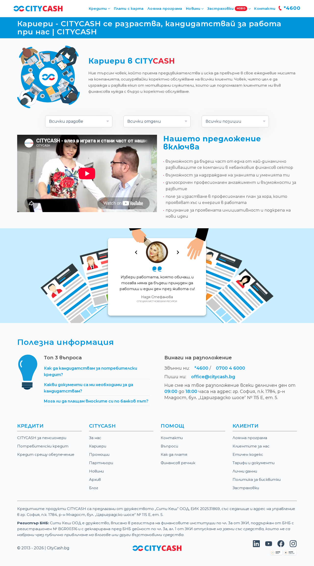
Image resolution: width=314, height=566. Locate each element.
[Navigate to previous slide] (136, 252)
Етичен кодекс (248, 454)
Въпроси (169, 446)
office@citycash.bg (213, 376)
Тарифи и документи (254, 462)
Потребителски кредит (42, 446)
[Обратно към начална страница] (157, 548)
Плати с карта (129, 8)
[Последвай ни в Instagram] (293, 545)
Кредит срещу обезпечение (45, 454)
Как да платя (174, 454)
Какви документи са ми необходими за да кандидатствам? (88, 387)
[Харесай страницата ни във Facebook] (281, 545)
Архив (95, 479)
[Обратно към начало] (38, 8)
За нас (95, 437)
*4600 (291, 8)
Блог (93, 487)
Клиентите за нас (251, 446)
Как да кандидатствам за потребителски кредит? (90, 371)
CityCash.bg (58, 548)
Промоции (99, 454)
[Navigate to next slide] (178, 252)
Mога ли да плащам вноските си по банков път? (96, 401)
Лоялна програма (164, 8)
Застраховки (246, 487)
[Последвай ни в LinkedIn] (256, 545)
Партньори (101, 462)
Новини (96, 471)
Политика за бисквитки (257, 479)
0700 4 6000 (230, 368)
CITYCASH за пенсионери (41, 437)
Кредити (98, 8)
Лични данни (245, 471)
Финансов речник (178, 462)
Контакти (264, 8)
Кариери (97, 446)
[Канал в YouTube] (268, 545)
